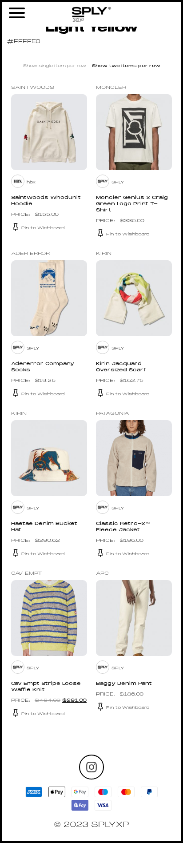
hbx (31, 182)
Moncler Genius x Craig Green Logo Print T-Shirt (132, 204)
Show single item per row (54, 66)
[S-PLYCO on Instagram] (91, 767)
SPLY (117, 182)
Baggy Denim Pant (124, 683)
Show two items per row (126, 66)
